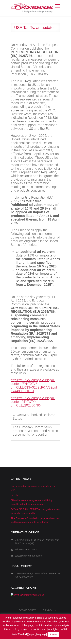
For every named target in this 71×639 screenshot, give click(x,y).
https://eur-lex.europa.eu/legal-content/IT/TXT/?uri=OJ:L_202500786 (33, 401)
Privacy (47, 610)
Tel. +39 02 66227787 (26, 549)
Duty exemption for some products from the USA (33, 488)
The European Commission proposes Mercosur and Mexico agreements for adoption (35, 430)
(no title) (15, 495)
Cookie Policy (27, 610)
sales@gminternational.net (28, 555)
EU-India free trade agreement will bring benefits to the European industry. (32, 502)
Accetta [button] (53, 634)
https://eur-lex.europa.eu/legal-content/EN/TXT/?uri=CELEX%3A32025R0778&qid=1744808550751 (35, 385)
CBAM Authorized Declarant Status (34, 416)
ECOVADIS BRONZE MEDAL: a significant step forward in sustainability (35, 511)
